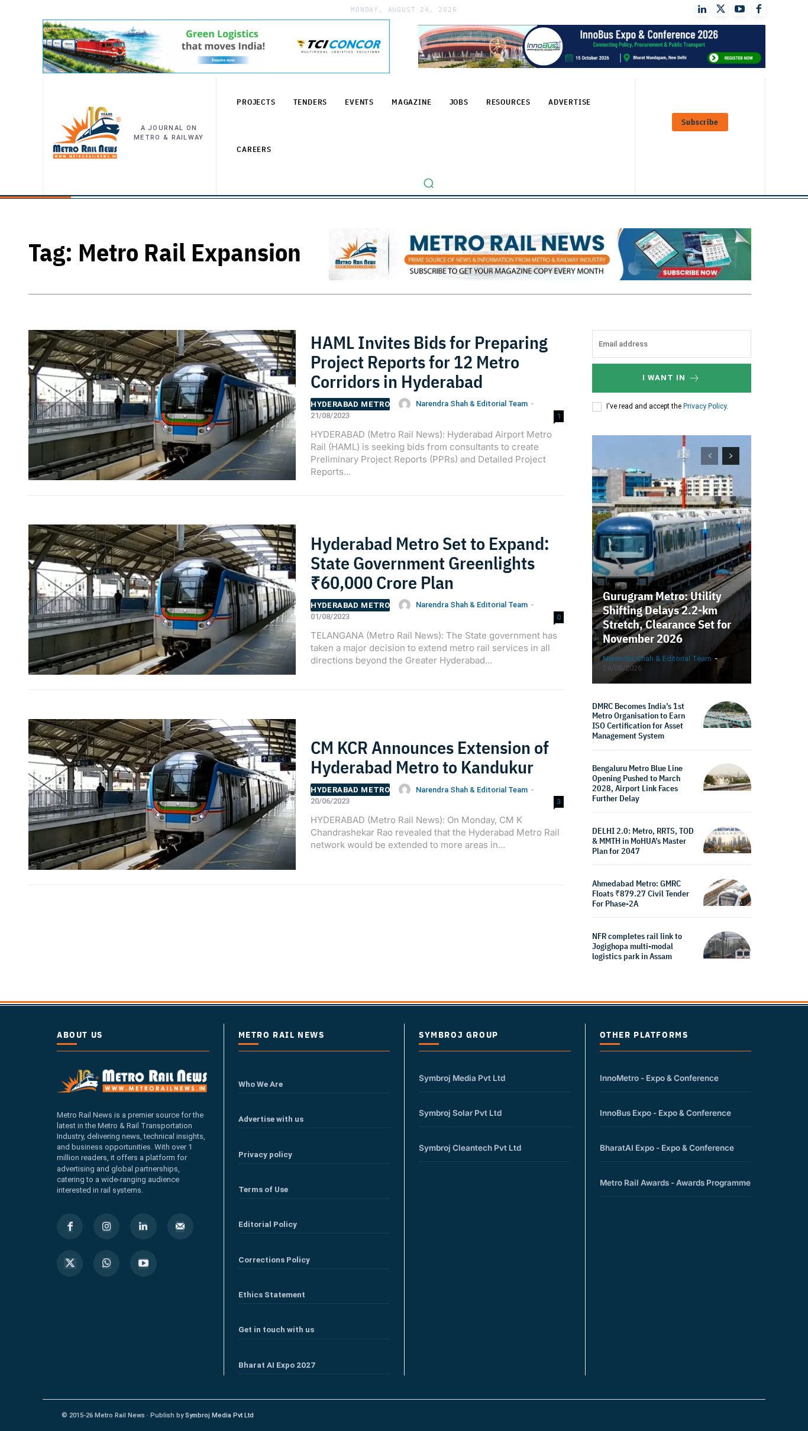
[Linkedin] (143, 1226)
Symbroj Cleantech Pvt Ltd (470, 1147)
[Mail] (180, 1226)
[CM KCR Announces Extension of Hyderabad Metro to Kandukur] (162, 799)
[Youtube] (739, 9)
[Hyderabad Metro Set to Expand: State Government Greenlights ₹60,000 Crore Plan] (162, 605)
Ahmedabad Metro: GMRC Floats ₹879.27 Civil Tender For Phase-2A (640, 893)
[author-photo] (406, 404)
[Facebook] (758, 9)
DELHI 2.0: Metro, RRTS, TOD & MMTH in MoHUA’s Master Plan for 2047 (643, 840)
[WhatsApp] (106, 1263)
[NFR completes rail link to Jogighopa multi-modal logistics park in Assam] (727, 955)
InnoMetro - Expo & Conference (659, 1078)
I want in (664, 377)
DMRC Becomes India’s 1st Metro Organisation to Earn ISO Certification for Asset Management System (638, 721)
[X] (70, 1263)
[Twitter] (721, 9)
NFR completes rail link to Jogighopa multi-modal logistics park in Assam (637, 946)
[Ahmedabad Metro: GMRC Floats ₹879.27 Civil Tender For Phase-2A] (727, 903)
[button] (429, 183)
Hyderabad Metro (350, 404)
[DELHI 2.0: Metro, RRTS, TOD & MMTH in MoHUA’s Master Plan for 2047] (727, 850)
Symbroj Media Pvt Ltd (462, 1078)
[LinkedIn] (702, 9)
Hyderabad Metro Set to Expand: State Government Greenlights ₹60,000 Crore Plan (430, 563)
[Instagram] (106, 1226)
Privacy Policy (704, 406)
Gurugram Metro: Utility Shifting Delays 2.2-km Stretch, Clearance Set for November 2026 (667, 617)
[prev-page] (709, 456)
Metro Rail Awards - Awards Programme (675, 1182)
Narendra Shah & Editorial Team (472, 403)
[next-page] (730, 456)
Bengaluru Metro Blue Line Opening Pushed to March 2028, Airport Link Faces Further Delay (637, 783)
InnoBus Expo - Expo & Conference (665, 1113)
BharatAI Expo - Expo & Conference (667, 1147)
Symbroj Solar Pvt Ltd (460, 1113)
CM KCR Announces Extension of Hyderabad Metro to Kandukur (430, 757)
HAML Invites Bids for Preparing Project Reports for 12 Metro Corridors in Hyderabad (429, 362)
